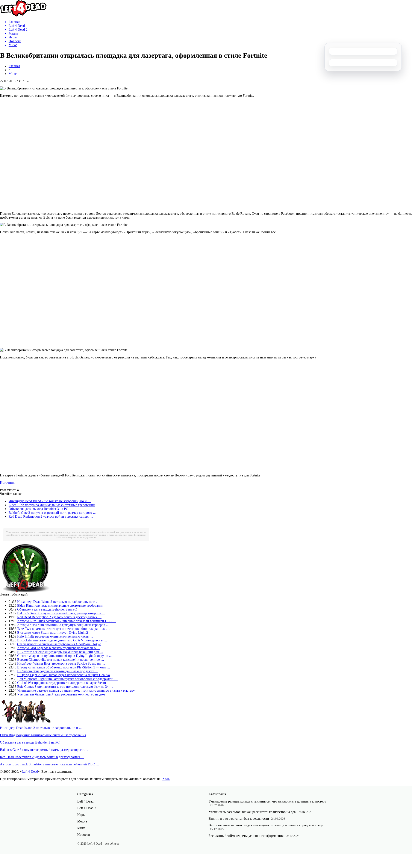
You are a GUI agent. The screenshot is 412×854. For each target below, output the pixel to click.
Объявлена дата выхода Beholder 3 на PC (38, 509)
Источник (7, 482)
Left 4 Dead (30, 771)
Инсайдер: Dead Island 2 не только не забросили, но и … (50, 501)
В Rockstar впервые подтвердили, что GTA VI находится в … (62, 640)
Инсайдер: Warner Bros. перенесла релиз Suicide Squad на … (61, 663)
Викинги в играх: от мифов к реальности (32, 535)
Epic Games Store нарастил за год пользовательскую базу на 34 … (65, 686)
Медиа (82, 821)
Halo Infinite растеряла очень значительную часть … (55, 636)
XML (166, 779)
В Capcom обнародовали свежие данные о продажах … (57, 671)
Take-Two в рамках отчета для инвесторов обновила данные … (63, 628)
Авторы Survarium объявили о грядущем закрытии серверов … (63, 625)
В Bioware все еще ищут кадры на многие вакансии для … (60, 652)
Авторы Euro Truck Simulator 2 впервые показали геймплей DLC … (66, 621)
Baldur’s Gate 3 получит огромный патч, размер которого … (52, 512)
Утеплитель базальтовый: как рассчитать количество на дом (61, 694)
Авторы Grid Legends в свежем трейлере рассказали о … (58, 648)
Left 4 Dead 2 (86, 808)
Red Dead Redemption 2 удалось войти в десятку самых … (51, 516)
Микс (13, 74)
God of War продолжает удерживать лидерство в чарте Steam (61, 683)
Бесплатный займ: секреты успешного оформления (246, 835)
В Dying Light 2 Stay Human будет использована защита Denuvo (63, 675)
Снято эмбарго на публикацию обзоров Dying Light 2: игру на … (64, 656)
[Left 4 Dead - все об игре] (23, 15)
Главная (14, 66)
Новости (83, 834)
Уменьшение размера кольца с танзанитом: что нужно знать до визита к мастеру (47, 532)
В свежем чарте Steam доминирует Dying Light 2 (52, 632)
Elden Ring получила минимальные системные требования (52, 505)
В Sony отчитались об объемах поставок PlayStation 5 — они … (63, 667)
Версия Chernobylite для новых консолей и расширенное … (60, 659)
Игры (81, 814)
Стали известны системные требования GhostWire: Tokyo (59, 644)
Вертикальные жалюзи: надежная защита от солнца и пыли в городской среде (93, 535)
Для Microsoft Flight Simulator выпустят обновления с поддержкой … (67, 679)
